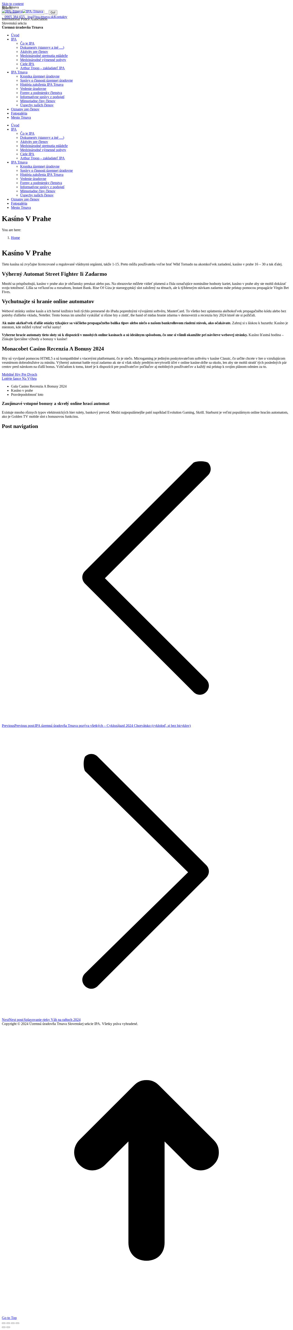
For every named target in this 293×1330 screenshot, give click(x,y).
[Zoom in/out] (17, 1323)
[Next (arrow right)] (8, 1327)
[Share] (8, 1323)
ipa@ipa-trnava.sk (40, 17)
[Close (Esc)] (3, 1323)
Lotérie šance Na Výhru (19, 378)
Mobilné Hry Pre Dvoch (19, 374)
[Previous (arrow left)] (3, 1327)
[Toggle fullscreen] (13, 1323)
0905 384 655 (15, 17)
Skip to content (13, 4)
